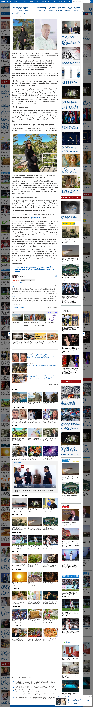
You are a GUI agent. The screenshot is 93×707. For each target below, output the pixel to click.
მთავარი (15, 1)
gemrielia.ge (17, 625)
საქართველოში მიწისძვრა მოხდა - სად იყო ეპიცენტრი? (71, 63)
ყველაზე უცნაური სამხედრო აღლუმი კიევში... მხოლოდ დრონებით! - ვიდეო (69, 241)
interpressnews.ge (19, 496)
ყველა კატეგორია (63, 1)
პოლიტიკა (20, 1)
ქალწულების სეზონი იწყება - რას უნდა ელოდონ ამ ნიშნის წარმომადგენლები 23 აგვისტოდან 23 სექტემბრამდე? (71, 170)
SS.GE (14, 312)
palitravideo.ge (18, 407)
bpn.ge (14, 425)
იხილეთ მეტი (53, 384)
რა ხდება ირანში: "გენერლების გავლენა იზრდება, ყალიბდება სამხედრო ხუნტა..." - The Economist (70, 279)
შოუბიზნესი (50, 1)
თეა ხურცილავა (21, 276)
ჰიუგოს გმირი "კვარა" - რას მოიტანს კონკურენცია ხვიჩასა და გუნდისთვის (70, 614)
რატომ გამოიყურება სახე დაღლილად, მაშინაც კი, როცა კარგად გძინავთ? (69, 217)
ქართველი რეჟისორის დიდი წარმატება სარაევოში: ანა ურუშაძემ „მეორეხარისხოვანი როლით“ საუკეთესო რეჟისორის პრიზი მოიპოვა (70, 350)
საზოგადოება (26, 1)
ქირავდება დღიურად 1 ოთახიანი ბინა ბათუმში (29, 324)
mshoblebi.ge (17, 607)
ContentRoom (54, 330)
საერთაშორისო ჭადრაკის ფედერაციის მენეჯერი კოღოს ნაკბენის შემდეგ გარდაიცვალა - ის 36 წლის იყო (70, 128)
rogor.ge (15, 444)
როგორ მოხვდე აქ (52, 312)
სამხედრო (44, 1)
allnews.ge (16, 570)
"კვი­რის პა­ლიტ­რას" (36, 217)
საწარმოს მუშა (50, 322)
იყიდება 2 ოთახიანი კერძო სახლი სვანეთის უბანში (40, 324)
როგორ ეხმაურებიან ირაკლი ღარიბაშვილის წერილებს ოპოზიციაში (69, 524)
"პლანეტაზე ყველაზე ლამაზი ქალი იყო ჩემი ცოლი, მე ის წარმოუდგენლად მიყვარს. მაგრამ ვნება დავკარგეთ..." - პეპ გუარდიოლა (35, 694)
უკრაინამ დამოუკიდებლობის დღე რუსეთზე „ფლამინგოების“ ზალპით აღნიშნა (70, 260)
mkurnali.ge (16, 551)
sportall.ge (16, 533)
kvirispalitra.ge (18, 514)
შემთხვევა (56, 1)
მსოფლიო (39, 1)
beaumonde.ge (17, 588)
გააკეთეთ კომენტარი (18, 307)
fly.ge (14, 390)
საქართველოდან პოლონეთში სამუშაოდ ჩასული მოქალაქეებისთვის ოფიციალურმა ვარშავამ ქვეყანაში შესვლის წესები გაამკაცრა (70, 544)
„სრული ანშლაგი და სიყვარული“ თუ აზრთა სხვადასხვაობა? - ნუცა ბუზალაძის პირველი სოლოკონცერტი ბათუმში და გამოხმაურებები (70, 371)
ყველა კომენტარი (52, 307)
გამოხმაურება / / (53, 293)
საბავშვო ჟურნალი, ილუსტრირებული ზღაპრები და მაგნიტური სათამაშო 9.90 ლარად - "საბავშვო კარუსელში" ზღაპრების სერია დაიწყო (52, 342)
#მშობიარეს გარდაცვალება (28, 280)
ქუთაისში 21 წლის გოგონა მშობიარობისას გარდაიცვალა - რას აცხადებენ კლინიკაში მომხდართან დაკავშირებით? (78, 701)
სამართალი (33, 1)
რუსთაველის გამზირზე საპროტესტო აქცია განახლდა (41, 365)
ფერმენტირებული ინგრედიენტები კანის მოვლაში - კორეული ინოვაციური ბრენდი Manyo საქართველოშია (40, 342)
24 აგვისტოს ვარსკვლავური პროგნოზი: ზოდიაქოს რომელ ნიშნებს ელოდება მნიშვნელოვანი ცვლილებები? (70, 149)
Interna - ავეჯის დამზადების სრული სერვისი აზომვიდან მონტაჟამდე (17, 342)
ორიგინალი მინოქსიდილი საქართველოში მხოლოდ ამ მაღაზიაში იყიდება (69, 82)
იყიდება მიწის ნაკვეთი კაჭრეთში (17, 323)
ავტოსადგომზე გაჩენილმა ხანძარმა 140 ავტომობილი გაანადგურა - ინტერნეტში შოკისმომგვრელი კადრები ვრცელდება (68, 403)
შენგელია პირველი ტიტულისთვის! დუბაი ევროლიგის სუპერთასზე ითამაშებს (70, 632)
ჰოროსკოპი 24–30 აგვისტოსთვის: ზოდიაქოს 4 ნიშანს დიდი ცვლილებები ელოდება (70, 191)
